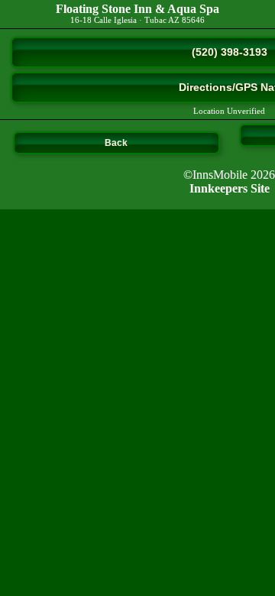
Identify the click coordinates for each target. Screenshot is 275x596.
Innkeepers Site (229, 188)
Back (116, 143)
